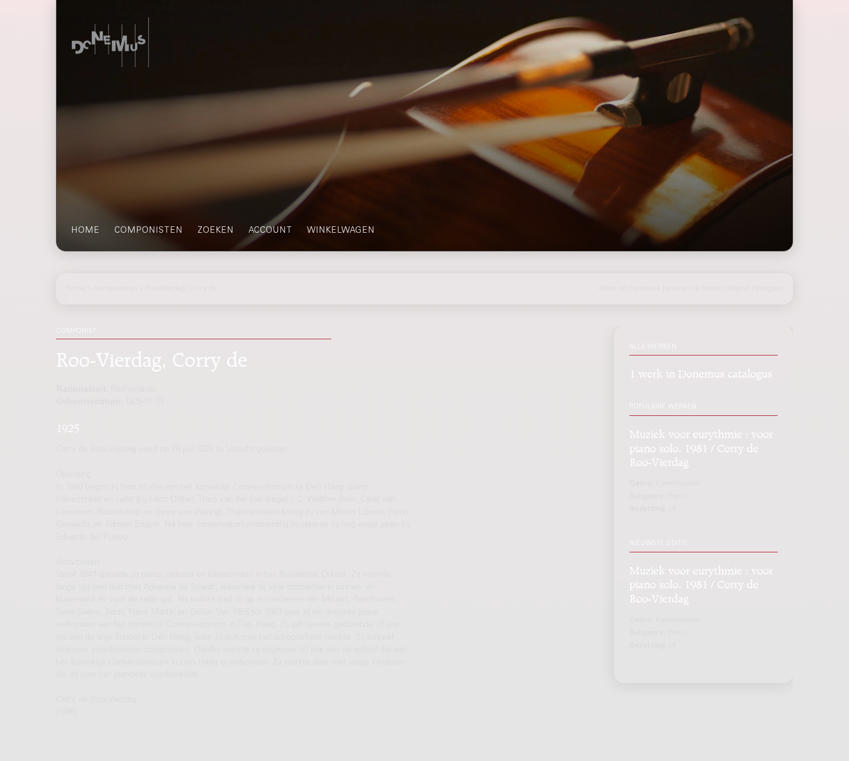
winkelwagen (341, 231)
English (738, 288)
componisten (148, 231)
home (85, 231)
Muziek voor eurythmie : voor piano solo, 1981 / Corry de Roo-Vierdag (701, 446)
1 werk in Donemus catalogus (700, 372)
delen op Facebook (629, 288)
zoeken (216, 231)
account (270, 231)
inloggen (769, 288)
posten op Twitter (694, 288)
